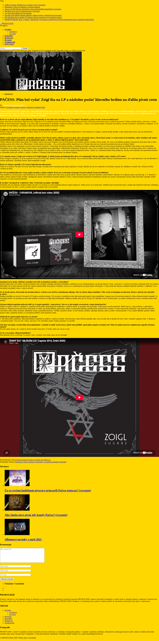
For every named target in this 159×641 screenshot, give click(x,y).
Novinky (8, 30)
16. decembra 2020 (16, 105)
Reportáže (9, 36)
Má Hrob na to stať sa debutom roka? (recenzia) (22, 11)
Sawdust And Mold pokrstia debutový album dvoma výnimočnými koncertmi (33, 15)
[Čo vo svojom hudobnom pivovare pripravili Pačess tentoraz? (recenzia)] (17, 485)
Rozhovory (9, 38)
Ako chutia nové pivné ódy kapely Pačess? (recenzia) (36, 514)
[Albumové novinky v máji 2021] (17, 534)
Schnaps (6, 105)
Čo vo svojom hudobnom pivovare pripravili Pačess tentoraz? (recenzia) (48, 490)
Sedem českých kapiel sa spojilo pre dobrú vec (34, 460)
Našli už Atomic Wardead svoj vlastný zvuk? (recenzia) (25, 5)
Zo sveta (12, 34)
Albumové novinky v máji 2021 (23, 539)
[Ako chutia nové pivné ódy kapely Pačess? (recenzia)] (17, 510)
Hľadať (25, 48)
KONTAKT (9, 44)
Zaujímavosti (10, 42)
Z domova (13, 32)
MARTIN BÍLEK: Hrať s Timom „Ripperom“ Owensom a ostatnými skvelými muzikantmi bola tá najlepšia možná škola (49, 20)
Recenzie (8, 40)
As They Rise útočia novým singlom (18, 13)
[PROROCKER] (6, 23)
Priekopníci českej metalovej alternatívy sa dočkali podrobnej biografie (40, 462)
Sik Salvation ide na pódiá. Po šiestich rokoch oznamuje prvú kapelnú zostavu (33, 17)
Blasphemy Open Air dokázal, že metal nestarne (22, 7)
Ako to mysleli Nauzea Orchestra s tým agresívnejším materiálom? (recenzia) (33, 9)
